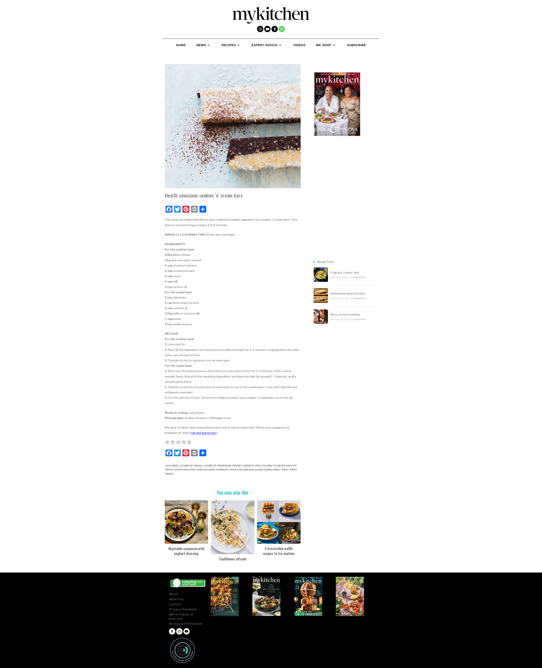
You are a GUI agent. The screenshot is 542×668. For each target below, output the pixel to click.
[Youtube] (267, 29)
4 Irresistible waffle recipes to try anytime (279, 551)
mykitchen (196, 469)
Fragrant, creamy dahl (344, 272)
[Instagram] (260, 29)
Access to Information (186, 623)
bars (175, 465)
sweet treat (281, 469)
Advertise (176, 599)
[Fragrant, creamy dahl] (321, 274)
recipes (243, 469)
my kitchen (181, 469)
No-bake (209, 469)
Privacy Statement (183, 609)
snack (253, 469)
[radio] (167, 443)
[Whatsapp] (282, 29)
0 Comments (358, 277)
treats (169, 473)
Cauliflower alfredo (232, 559)
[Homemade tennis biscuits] (321, 295)
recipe (234, 469)
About (173, 594)
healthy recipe (276, 465)
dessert (237, 465)
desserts (248, 465)
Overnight (223, 469)
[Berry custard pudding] (321, 316)
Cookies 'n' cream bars (216, 465)
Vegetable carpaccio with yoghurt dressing (186, 551)
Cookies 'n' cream (190, 465)
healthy (260, 465)
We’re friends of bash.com (181, 616)
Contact (175, 604)
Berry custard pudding (345, 314)
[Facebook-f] (274, 29)
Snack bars (265, 469)
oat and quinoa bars (204, 432)
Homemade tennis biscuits (347, 293)
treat (293, 469)
